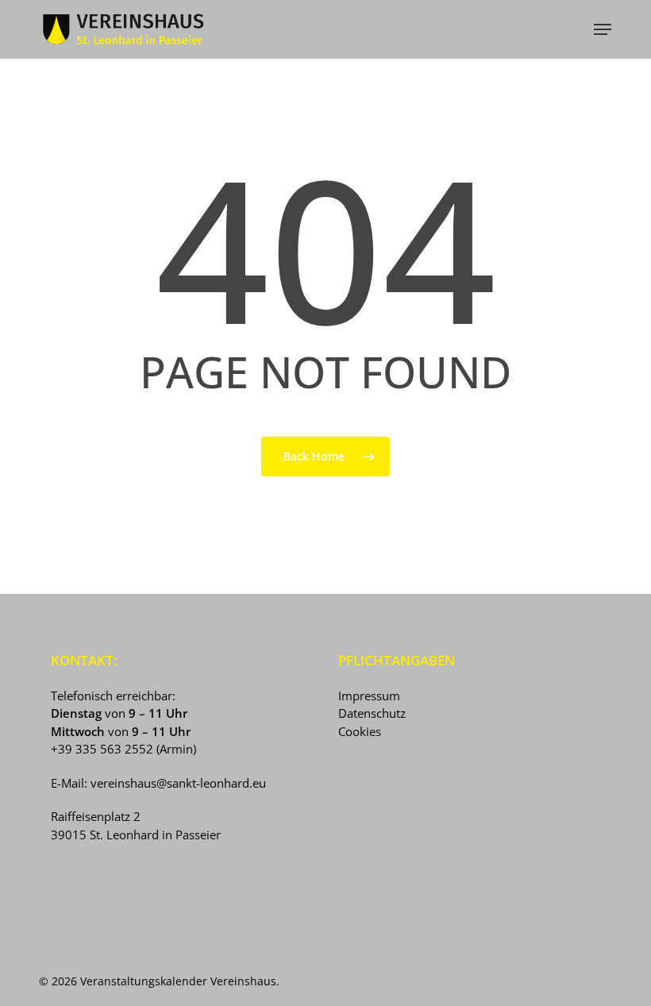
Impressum (369, 695)
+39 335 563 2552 (102, 749)
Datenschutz (372, 713)
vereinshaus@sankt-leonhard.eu (178, 783)
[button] (602, 29)
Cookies (359, 731)
